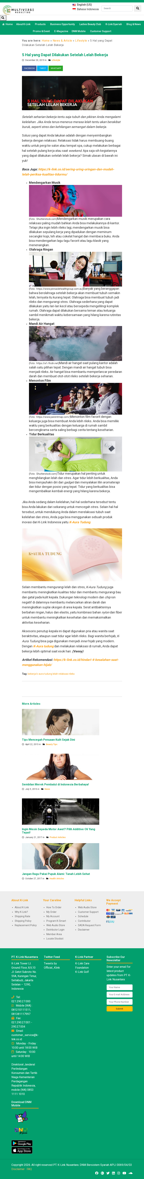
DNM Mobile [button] (79, 31)
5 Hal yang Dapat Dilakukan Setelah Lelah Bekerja (65, 55)
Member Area (54, 934)
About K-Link (22, 907)
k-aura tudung (44, 673)
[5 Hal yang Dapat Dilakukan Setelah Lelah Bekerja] (72, 92)
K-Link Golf (82, 972)
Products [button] (40, 24)
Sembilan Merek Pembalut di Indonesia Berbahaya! (55, 784)
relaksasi (63, 673)
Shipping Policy (23, 920)
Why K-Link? (21, 912)
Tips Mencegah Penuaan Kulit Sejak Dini (48, 739)
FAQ (29, 1169)
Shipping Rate (22, 916)
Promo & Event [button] (41, 31)
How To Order (53, 907)
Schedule (83, 916)
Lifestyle (81, 40)
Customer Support (100, 31)
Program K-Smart (56, 920)
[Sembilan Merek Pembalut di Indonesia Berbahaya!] (60, 766)
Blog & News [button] (133, 24)
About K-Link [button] (23, 24)
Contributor (84, 920)
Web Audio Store (55, 925)
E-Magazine (61, 31)
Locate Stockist (54, 938)
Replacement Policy (26, 925)
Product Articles (58, 837)
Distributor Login (55, 929)
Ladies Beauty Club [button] (90, 24)
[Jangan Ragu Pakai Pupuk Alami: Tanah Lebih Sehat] (60, 856)
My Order (51, 912)
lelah (55, 673)
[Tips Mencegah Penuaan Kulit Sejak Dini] (60, 721)
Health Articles (57, 878)
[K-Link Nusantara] (18, 9)
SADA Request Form (89, 925)
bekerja (32, 673)
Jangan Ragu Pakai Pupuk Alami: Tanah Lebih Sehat (56, 874)
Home (9, 24)
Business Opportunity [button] (62, 24)
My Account (53, 916)
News (47, 789)
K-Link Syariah (114, 24)
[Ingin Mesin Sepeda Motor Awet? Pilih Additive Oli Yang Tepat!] (60, 811)
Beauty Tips (51, 744)
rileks (72, 673)
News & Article (62, 40)
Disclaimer (84, 929)
